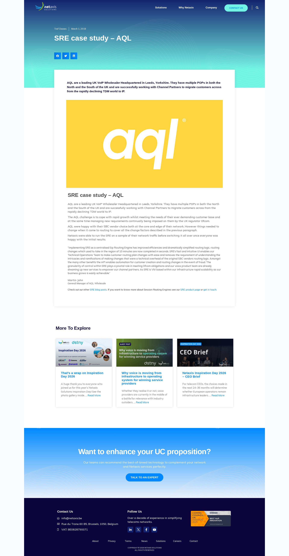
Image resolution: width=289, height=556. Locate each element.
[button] (57, 55)
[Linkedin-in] (130, 529)
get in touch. (210, 289)
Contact (194, 541)
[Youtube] (154, 529)
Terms (128, 541)
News (144, 541)
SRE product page (190, 289)
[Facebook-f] (146, 529)
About (95, 541)
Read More (94, 395)
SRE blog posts (98, 289)
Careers (177, 541)
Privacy (112, 541)
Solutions (161, 541)
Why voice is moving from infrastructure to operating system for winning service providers (142, 378)
